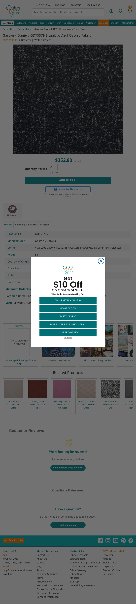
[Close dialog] (101, 261)
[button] (68, 300)
